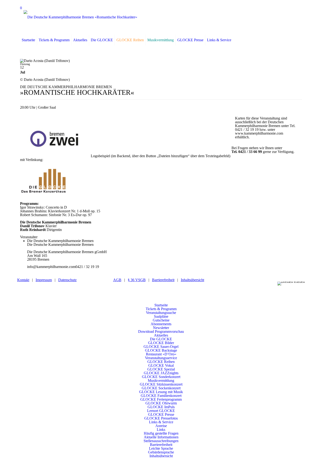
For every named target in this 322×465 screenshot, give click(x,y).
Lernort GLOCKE (161, 411)
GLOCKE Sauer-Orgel (161, 347)
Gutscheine (161, 320)
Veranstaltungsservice (161, 358)
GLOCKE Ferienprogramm (161, 399)
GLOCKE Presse (161, 414)
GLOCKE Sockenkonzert (161, 388)
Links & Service (161, 422)
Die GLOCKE (161, 339)
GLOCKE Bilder (161, 343)
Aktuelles (161, 335)
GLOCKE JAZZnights (161, 373)
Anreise (161, 426)
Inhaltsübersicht (192, 280)
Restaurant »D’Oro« (161, 354)
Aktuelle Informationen (161, 437)
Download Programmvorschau (161, 331)
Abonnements (161, 324)
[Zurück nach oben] (161, 301)
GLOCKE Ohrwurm (161, 403)
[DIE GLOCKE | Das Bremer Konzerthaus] (80, 17)
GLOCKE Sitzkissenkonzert (161, 384)
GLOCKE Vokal (161, 365)
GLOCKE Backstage (161, 350)
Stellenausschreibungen (161, 441)
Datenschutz (67, 280)
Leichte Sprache (161, 448)
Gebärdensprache (161, 452)
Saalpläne (161, 316)
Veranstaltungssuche (161, 313)
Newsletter (161, 328)
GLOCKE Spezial (161, 369)
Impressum (44, 280)
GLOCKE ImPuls (161, 407)
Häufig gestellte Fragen (161, 433)
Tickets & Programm (161, 309)
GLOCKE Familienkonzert (161, 396)
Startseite (161, 305)
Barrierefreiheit (163, 280)
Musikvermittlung (161, 381)
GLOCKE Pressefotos (161, 418)
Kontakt (23, 280)
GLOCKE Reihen (161, 362)
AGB (117, 280)
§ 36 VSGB (137, 280)
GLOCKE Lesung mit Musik (161, 392)
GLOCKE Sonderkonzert (161, 377)
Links (161, 430)
